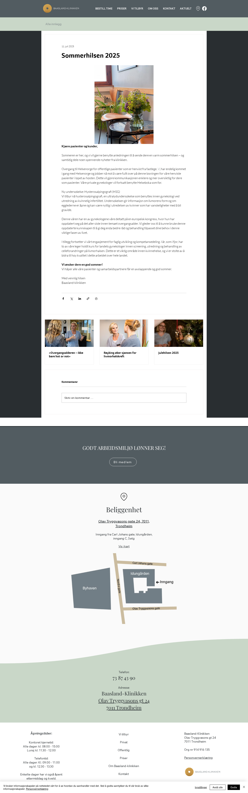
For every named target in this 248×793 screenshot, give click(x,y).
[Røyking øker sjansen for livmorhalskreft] (124, 333)
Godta (233, 787)
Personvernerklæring (37, 788)
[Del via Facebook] (63, 298)
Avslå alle (218, 787)
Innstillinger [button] (201, 787)
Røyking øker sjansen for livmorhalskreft (120, 354)
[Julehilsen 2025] (178, 333)
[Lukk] (244, 787)
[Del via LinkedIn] (79, 298)
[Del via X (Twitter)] (71, 298)
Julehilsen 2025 (168, 352)
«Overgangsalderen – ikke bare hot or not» (66, 354)
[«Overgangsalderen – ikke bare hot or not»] (69, 333)
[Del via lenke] (88, 298)
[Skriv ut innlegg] (96, 298)
